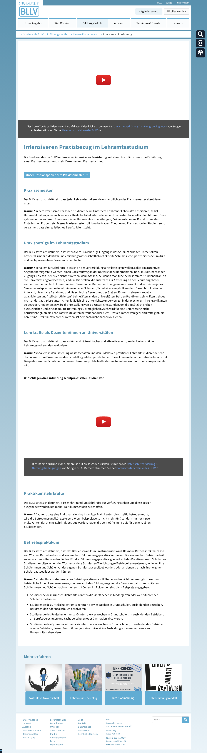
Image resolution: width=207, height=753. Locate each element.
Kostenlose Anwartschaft (43, 698)
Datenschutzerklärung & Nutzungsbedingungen (139, 126)
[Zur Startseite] (29, 9)
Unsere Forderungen (85, 34)
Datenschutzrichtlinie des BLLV (80, 130)
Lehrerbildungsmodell (163, 698)
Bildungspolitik (92, 23)
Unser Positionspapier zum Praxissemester (55, 175)
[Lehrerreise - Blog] (83, 677)
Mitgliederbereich (149, 11)
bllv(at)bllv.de (118, 744)
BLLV (159, 2)
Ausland (119, 23)
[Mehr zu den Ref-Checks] (123, 677)
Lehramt (177, 23)
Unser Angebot (33, 23)
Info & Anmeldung (123, 698)
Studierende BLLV (33, 34)
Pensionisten (182, 2)
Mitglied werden (176, 11)
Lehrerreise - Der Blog (83, 698)
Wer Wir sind (62, 23)
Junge (169, 2)
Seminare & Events (148, 23)
